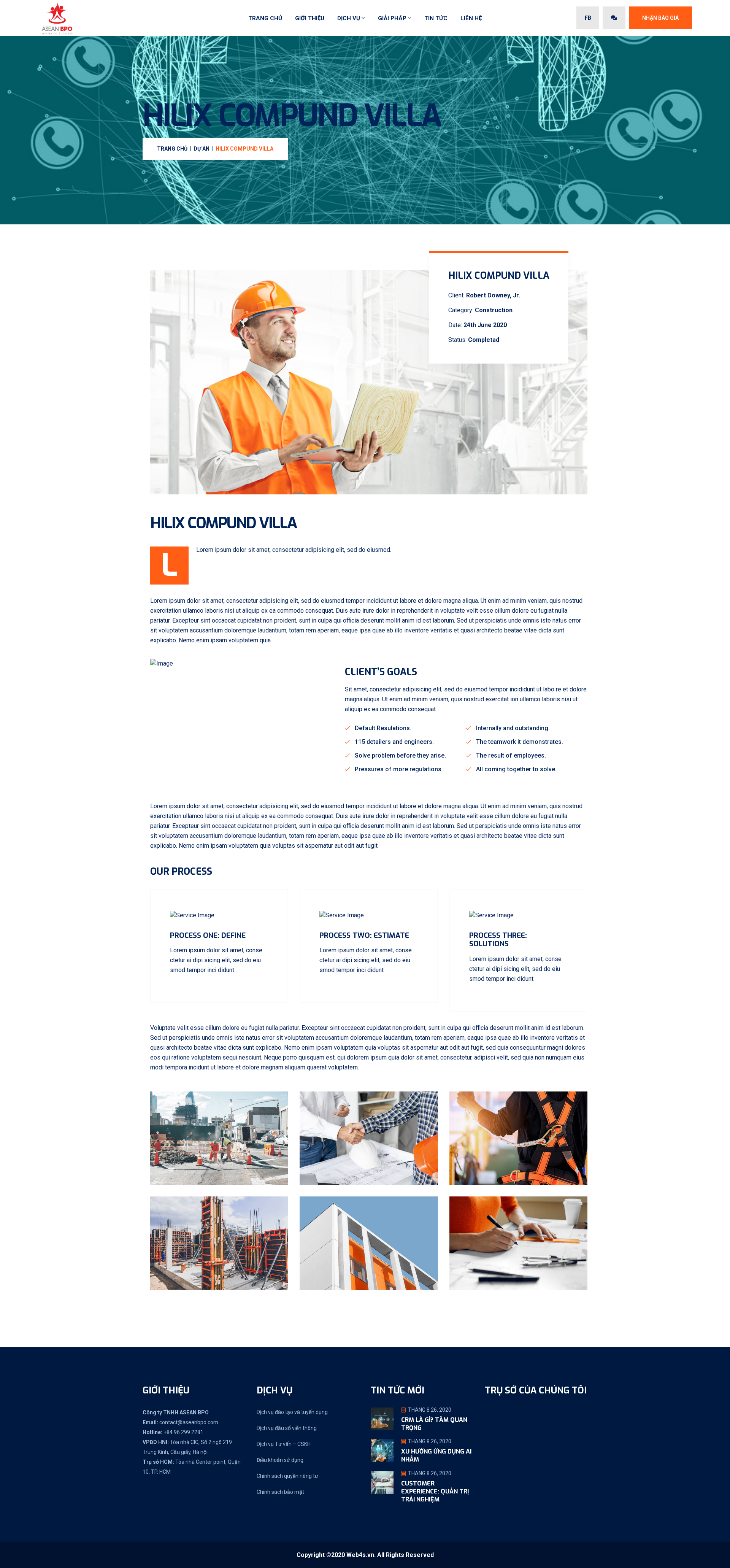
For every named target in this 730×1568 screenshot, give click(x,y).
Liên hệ (471, 18)
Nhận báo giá (660, 18)
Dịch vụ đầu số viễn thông (287, 1428)
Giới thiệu (309, 18)
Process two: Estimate (364, 935)
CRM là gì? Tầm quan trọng (434, 1424)
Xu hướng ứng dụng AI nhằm (436, 1455)
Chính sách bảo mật (280, 1492)
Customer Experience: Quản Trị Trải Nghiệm (435, 1491)
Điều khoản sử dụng (280, 1460)
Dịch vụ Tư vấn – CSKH (284, 1444)
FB (588, 18)
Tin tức (436, 18)
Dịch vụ (348, 18)
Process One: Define (208, 935)
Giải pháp (392, 18)
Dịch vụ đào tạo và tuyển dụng (292, 1412)
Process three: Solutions (498, 940)
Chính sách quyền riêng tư (287, 1476)
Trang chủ (265, 18)
